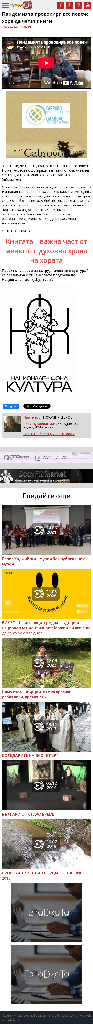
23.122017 (51, 727)
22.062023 (51, 663)
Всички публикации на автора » (49, 434)
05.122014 (51, 785)
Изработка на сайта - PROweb (70, 1016)
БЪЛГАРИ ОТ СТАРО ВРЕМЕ (28, 814)
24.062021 (51, 530)
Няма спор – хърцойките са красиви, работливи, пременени (37, 694)
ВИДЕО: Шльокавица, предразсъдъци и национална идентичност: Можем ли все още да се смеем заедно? (46, 628)
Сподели (11, 406)
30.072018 (51, 844)
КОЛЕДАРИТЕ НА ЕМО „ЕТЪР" (30, 755)
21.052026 (51, 594)
